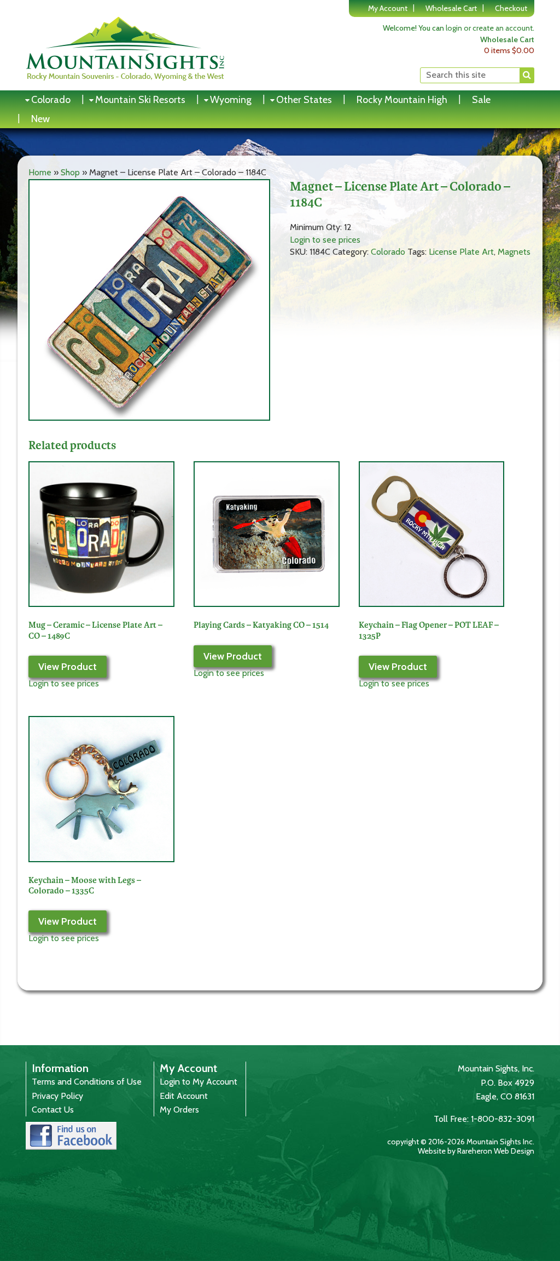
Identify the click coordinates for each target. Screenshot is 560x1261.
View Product (67, 667)
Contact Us (53, 1109)
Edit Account (184, 1096)
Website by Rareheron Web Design (476, 1151)
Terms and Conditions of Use (87, 1081)
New (40, 119)
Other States (304, 100)
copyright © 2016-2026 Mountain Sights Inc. (460, 1142)
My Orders (179, 1109)
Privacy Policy (57, 1096)
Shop (70, 172)
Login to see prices (325, 239)
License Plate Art (461, 252)
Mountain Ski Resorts (140, 100)
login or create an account (489, 28)
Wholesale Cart (451, 8)
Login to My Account (198, 1081)
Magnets (514, 252)
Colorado (51, 100)
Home (39, 172)
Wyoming (231, 100)
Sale (481, 100)
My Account (387, 8)
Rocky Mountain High (402, 100)
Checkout (511, 8)
